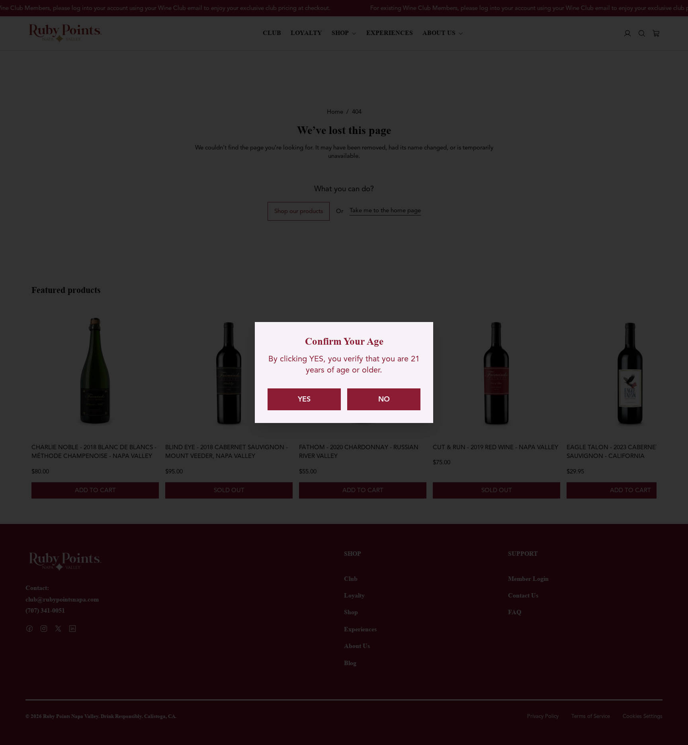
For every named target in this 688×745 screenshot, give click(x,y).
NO (384, 399)
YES (304, 399)
